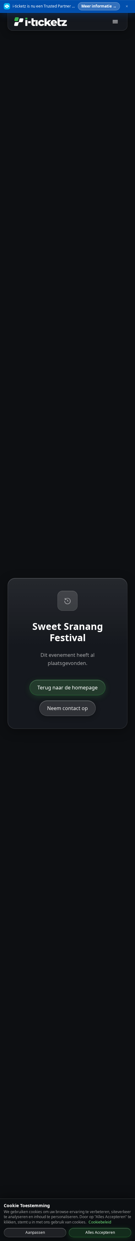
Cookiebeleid (100, 1222)
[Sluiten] (126, 6)
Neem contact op (67, 708)
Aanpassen (35, 1232)
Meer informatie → (98, 6)
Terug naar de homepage (67, 687)
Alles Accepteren (100, 1232)
